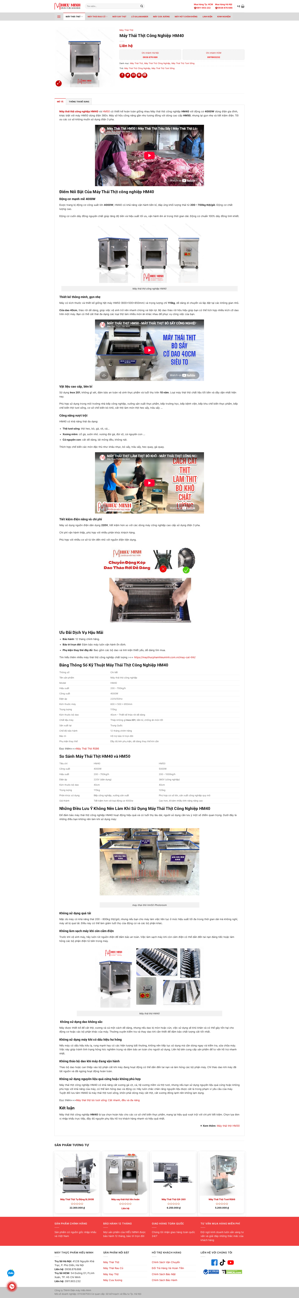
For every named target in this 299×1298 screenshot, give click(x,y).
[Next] (244, 1183)
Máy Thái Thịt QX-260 (174, 1199)
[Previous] (54, 1183)
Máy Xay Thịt (119, 16)
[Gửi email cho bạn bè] (133, 75)
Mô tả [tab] (60, 101)
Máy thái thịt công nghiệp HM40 (78, 111)
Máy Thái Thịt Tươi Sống (183, 63)
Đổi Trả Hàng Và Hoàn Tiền (168, 1268)
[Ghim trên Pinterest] (139, 75)
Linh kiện (207, 16)
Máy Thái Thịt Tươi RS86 (222, 1199)
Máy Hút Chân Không (186, 16)
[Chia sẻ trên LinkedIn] (144, 75)
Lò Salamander (139, 16)
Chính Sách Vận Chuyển (166, 1262)
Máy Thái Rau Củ (96, 16)
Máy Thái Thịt (73, 16)
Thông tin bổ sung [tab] (79, 101)
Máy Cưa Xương (161, 16)
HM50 (106, 111)
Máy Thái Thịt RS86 (87, 748)
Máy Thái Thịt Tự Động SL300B (77, 1199)
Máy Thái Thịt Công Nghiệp (157, 63)
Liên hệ (126, 45)
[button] (240, 6)
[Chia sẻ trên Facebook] (122, 75)
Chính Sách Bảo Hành (164, 1280)
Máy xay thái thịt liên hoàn (125, 1199)
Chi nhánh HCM (213, 55)
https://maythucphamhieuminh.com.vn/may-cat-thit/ (165, 657)
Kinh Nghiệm (223, 16)
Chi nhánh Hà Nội (150, 55)
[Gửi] (141, 6)
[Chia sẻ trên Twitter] (127, 75)
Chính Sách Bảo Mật (164, 1274)
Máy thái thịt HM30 (228, 1125)
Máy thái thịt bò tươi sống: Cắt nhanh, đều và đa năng (108, 1100)
